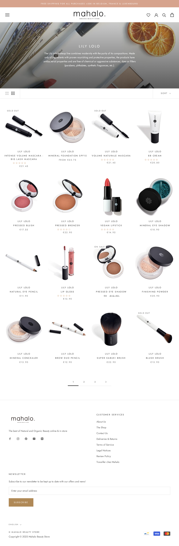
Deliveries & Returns (106, 439)
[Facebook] (10, 438)
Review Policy (103, 456)
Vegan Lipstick (111, 225)
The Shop (101, 427)
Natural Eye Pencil (24, 291)
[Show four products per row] (13, 93)
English (13, 524)
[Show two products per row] (7, 93)
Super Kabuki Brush (111, 358)
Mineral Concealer (24, 358)
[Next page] (106, 382)
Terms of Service (105, 444)
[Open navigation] (7, 14)
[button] (20, 163)
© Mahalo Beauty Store (24, 532)
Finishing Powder (155, 291)
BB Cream (155, 155)
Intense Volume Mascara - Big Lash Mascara (24, 157)
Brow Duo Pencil (67, 358)
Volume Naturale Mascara (111, 155)
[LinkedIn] (42, 438)
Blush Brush (155, 358)
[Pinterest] (26, 438)
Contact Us (102, 433)
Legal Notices (103, 450)
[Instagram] (18, 438)
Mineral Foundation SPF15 (67, 155)
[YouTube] (34, 438)
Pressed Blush (23, 225)
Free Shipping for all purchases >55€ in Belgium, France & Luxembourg (89, 3)
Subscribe (21, 502)
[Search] (164, 15)
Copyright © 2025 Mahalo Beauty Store (29, 536)
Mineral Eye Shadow (155, 225)
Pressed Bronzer (67, 225)
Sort (165, 93)
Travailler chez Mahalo (107, 462)
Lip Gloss (67, 291)
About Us (101, 421)
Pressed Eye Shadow (111, 291)
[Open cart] (172, 15)
